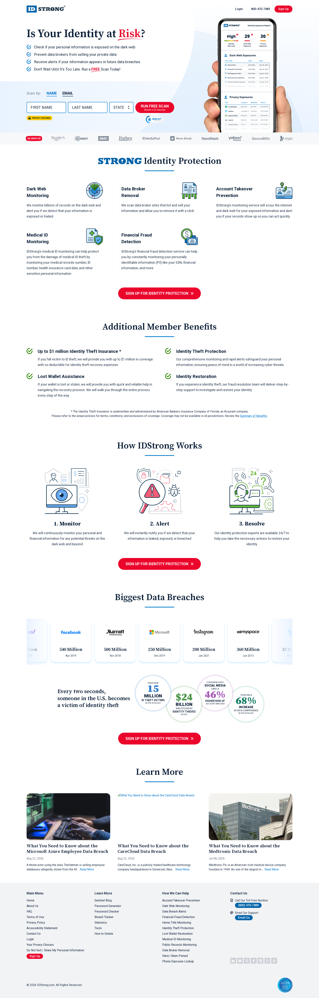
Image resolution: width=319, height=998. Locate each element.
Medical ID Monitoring (176, 939)
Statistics (101, 922)
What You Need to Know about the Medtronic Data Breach (244, 848)
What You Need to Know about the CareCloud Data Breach (153, 848)
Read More (87, 869)
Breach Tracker (104, 917)
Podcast (267, 961)
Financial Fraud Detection (178, 917)
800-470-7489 (260, 9)
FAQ (29, 911)
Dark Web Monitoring (175, 906)
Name (52, 93)
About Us (32, 906)
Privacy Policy (36, 922)
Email (67, 93)
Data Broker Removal (175, 950)
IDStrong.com (46, 9)
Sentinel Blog (103, 900)
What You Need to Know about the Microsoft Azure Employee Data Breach (67, 848)
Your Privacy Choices (40, 944)
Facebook (254, 961)
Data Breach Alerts (174, 911)
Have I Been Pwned (175, 956)
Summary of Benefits (253, 416)
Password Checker (107, 911)
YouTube (240, 961)
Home (30, 900)
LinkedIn (233, 961)
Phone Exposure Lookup (178, 961)
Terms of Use (35, 917)
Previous (30, 641)
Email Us (244, 917)
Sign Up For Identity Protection (157, 293)
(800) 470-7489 (248, 905)
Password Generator (108, 906)
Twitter (247, 961)
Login (239, 9)
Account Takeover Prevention (181, 900)
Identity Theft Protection (178, 928)
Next (288, 641)
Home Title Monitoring (176, 922)
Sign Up (283, 9)
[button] (265, 985)
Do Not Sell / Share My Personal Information (55, 950)
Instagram (260, 961)
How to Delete (104, 933)
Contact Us (34, 933)
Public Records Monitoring (179, 944)
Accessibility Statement (42, 928)
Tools (98, 928)
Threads (274, 961)
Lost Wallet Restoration (177, 933)
